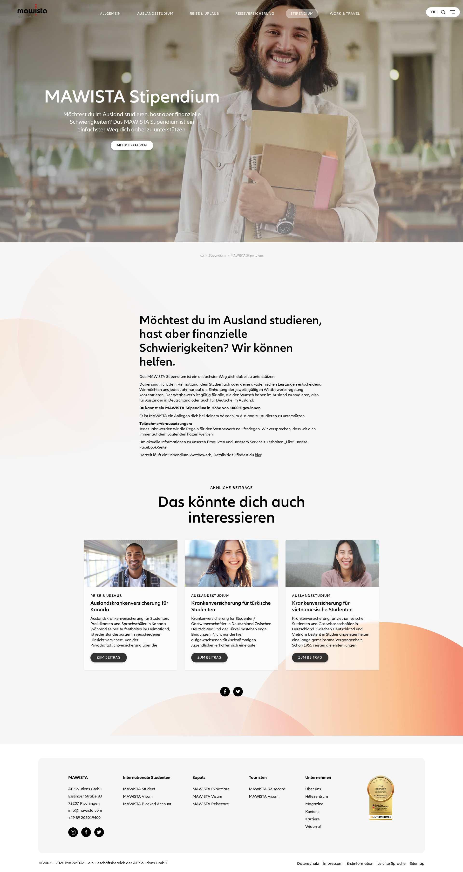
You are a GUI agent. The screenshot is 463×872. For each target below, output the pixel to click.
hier (258, 455)
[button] (443, 12)
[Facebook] (225, 691)
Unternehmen (318, 777)
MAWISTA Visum (138, 796)
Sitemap (417, 863)
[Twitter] (238, 691)
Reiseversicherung (254, 13)
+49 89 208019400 (84, 817)
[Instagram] (73, 832)
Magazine (314, 804)
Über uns (313, 789)
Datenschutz (308, 863)
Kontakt (312, 811)
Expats (198, 777)
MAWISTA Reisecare (210, 804)
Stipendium (302, 13)
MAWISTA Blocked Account (147, 804)
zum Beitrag (109, 657)
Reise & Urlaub (204, 13)
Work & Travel (345, 13)
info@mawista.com (85, 810)
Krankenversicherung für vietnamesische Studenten (322, 606)
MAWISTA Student (139, 789)
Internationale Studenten (146, 777)
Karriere (312, 819)
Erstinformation (360, 863)
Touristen (258, 777)
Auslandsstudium (155, 13)
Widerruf (313, 826)
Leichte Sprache (391, 863)
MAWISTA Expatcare (211, 789)
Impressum (332, 863)
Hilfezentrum (316, 796)
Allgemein (110, 13)
